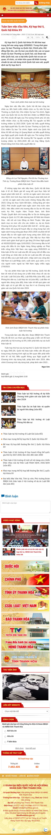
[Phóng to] (32, 37)
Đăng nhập (45, 3)
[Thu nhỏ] (43, 37)
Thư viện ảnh (10, 670)
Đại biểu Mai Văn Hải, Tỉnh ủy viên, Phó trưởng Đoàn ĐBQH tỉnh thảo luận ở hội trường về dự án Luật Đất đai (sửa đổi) (26, 481)
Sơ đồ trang (11, 776)
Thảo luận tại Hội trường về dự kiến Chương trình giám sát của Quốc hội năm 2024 (33, 396)
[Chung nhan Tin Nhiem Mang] (25, 830)
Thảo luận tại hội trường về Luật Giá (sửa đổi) (23, 434)
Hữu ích (10, 736)
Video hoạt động (11, 520)
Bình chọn (19, 748)
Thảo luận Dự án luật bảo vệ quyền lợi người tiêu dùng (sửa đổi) (33, 408)
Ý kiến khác (12, 742)
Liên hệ (22, 776)
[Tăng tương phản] (47, 37)
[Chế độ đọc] (28, 37)
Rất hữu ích (12, 731)
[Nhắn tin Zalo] (45, 829)
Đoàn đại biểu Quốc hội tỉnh (13, 21)
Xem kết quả (31, 748)
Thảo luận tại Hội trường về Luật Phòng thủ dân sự (33, 421)
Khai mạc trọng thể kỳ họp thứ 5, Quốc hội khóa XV (25, 439)
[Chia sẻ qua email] (14, 37)
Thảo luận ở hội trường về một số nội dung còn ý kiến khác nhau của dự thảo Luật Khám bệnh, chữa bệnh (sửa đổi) (26, 463)
